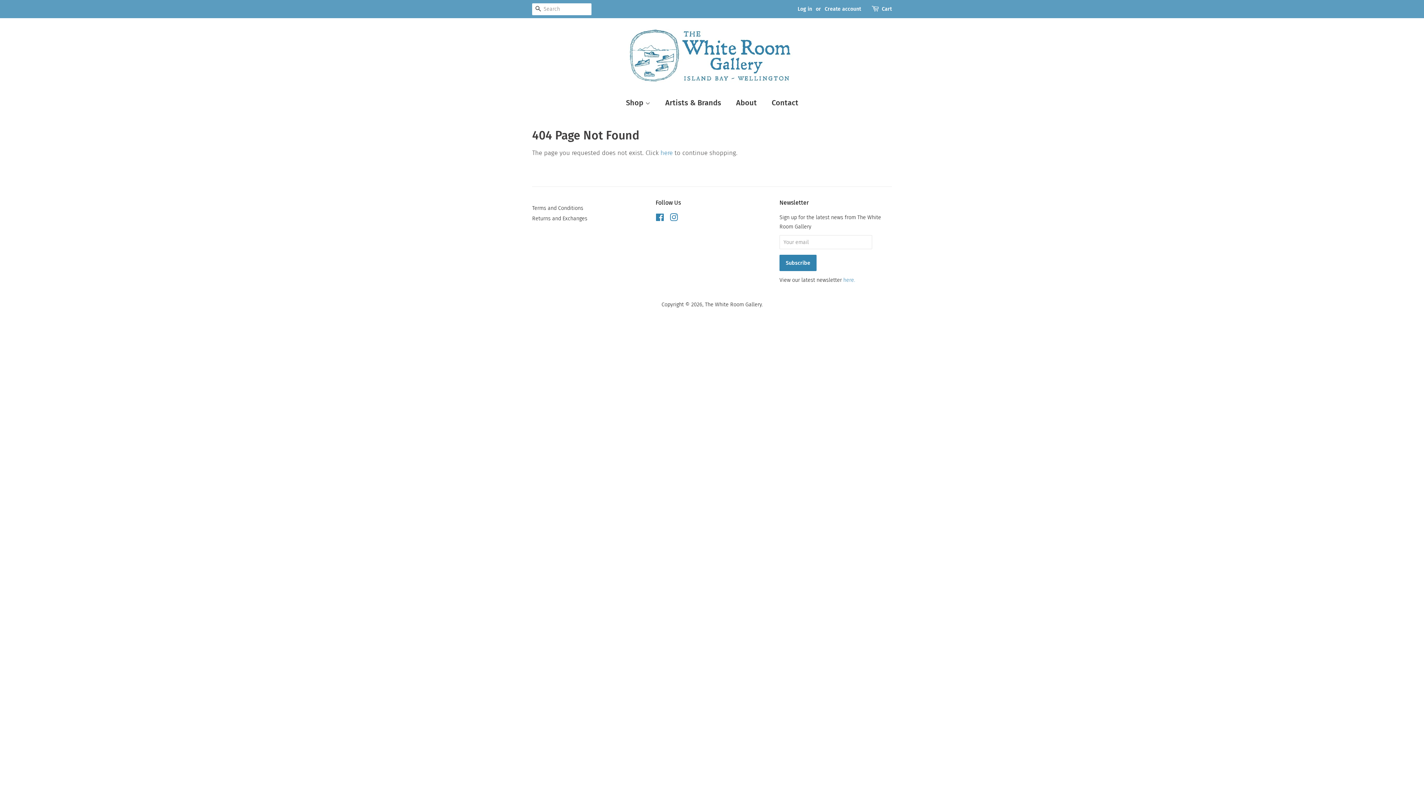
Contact (785, 102)
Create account (843, 9)
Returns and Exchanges (559, 218)
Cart (887, 9)
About (746, 102)
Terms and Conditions (557, 208)
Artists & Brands (693, 102)
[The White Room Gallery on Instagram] (674, 218)
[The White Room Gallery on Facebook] (660, 218)
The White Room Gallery (733, 304)
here (666, 153)
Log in (805, 9)
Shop (635, 102)
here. (849, 280)
